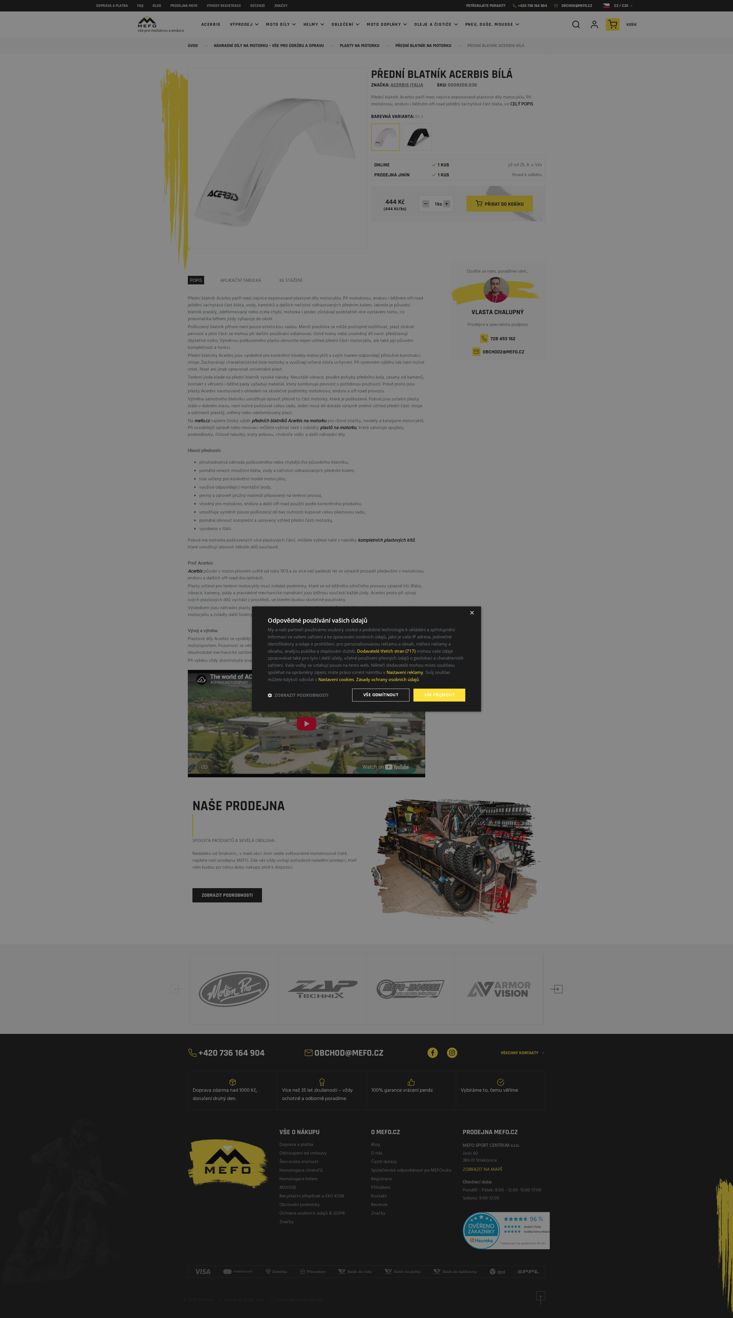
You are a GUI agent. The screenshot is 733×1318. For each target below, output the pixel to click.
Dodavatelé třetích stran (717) (386, 651)
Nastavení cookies (336, 679)
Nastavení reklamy (405, 672)
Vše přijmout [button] (439, 695)
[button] (298, 695)
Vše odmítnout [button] (380, 695)
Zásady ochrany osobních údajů (387, 679)
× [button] (472, 613)
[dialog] (366, 658)
